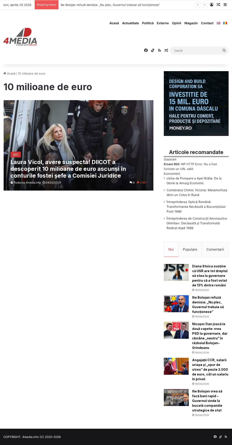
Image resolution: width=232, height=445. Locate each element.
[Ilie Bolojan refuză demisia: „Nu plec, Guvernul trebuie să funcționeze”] (176, 303)
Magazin (191, 23)
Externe (163, 23)
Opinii (176, 23)
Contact (207, 23)
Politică (148, 23)
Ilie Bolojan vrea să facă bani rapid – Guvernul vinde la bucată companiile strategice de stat (207, 400)
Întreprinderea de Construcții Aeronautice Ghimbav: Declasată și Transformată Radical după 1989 (197, 223)
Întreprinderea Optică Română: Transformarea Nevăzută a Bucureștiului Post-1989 (196, 206)
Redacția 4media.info (27, 182)
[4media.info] (20, 37)
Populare (190, 249)
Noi (171, 249)
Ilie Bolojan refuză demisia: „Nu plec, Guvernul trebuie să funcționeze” (110, 5)
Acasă (114, 23)
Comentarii (215, 249)
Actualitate (130, 23)
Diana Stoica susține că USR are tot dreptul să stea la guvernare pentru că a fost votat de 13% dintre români (209, 275)
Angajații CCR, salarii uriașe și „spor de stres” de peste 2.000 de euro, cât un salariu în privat (210, 369)
